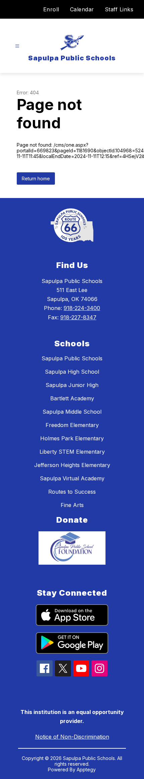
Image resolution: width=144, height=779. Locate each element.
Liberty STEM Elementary (72, 451)
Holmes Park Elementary (72, 438)
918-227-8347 (78, 317)
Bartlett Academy (72, 398)
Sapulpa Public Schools (72, 358)
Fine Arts (72, 505)
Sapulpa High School (72, 371)
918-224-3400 (82, 308)
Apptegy (86, 769)
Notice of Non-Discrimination (72, 736)
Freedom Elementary (72, 425)
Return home (36, 178)
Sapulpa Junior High (72, 385)
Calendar (82, 9)
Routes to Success (72, 491)
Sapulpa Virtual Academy (72, 478)
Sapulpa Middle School (72, 411)
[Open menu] (17, 46)
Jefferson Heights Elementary (72, 465)
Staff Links (119, 9)
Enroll (51, 9)
